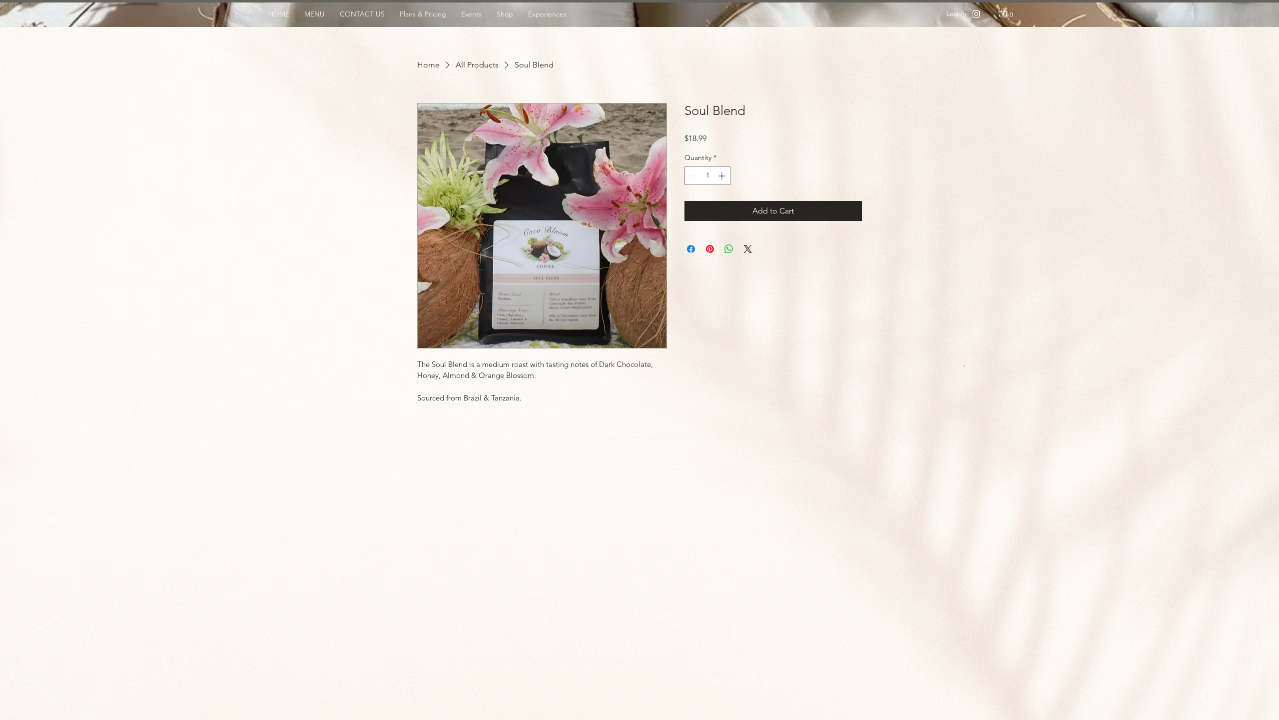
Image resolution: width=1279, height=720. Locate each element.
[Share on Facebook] (691, 249)
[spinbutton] (707, 175)
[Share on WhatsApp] (729, 249)
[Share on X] (748, 249)
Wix (719, 436)
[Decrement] (692, 175)
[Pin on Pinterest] (710, 249)
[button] (1008, 12)
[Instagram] (976, 14)
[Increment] (722, 175)
